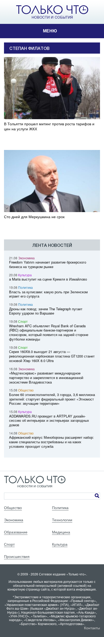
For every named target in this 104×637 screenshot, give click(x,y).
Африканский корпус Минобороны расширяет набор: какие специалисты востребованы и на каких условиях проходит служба (51, 442)
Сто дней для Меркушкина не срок (34, 216)
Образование (15, 532)
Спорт (23, 321)
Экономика (26, 258)
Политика (25, 287)
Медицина (61, 532)
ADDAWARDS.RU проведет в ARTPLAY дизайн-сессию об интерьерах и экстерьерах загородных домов (49, 421)
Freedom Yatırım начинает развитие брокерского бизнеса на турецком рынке (47, 264)
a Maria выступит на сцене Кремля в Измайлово (48, 279)
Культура (25, 275)
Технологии (62, 519)
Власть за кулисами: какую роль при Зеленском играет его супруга (48, 294)
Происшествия (17, 556)
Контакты (92, 627)
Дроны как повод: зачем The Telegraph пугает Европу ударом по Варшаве (45, 311)
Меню (50, 31)
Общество (26, 390)
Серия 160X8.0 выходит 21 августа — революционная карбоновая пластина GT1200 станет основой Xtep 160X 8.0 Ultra (52, 356)
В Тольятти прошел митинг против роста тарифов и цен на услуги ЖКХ (49, 126)
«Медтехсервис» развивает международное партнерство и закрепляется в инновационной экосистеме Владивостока (46, 378)
